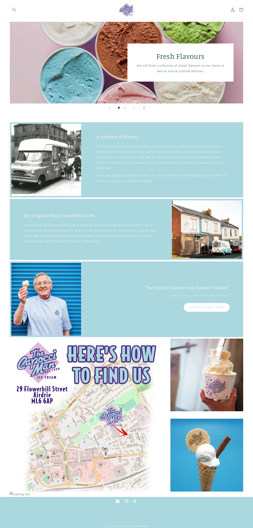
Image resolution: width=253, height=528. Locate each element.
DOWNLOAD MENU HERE (206, 307)
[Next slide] (134, 108)
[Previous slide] (110, 108)
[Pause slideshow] (143, 108)
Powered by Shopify (138, 526)
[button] (14, 10)
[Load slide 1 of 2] (119, 108)
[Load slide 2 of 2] (125, 108)
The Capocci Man (120, 526)
